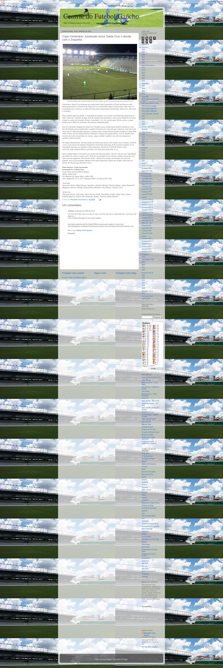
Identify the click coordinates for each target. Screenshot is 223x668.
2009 (143, 124)
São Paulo (145, 569)
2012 (143, 57)
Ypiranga (145, 576)
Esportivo (145, 487)
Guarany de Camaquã (149, 508)
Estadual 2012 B (147, 220)
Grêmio (144, 498)
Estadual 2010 (146, 192)
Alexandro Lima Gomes (149, 634)
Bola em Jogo (146, 424)
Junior (144, 163)
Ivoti (143, 518)
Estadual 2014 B (147, 207)
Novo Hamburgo (147, 529)
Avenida (144, 466)
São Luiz (145, 566)
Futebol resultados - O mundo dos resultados (149, 442)
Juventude (145, 521)
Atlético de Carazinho (149, 464)
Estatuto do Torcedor (149, 429)
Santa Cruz (145, 561)
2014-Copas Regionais (149, 108)
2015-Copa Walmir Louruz (150, 103)
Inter (143, 513)
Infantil (144, 236)
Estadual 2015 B (147, 202)
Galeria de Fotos (147, 296)
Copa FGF (145, 97)
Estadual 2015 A (147, 199)
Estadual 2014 (146, 173)
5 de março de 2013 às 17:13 (85, 211)
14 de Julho (145, 453)
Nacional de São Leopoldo (150, 526)
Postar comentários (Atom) (77, 277)
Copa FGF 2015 (147, 166)
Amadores (145, 254)
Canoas (144, 479)
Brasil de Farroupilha (149, 472)
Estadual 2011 (146, 186)
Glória (144, 495)
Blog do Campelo (147, 435)
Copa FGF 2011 (147, 189)
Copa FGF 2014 (147, 171)
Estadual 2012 (146, 181)
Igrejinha (144, 511)
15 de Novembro (147, 456)
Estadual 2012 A (147, 218)
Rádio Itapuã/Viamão (149, 419)
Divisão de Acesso (148, 65)
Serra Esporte (146, 422)
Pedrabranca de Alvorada (150, 539)
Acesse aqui (146, 298)
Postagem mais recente (73, 273)
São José (145, 563)
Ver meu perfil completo (150, 647)
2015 (143, 49)
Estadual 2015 (146, 168)
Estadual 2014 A (147, 205)
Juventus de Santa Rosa (150, 524)
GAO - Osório (146, 490)
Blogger (124, 659)
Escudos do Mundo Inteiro (150, 432)
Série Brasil (145, 391)
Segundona (145, 83)
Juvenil (144, 197)
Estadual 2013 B (147, 212)
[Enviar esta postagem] (100, 199)
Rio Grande (145, 547)
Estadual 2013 (146, 176)
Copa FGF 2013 (147, 179)
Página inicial (100, 273)
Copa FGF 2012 (147, 184)
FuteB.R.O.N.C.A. (148, 412)
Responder (71, 233)
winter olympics (87, 230)
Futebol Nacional (147, 427)
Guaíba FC (145, 500)
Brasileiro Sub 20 (147, 273)
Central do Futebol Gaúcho (101, 16)
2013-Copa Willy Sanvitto (150, 114)
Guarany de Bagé (147, 505)
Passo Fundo (146, 536)
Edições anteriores (148, 127)
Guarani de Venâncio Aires (150, 503)
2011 (143, 60)
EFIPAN (144, 148)
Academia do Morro (148, 459)
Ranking (144, 129)
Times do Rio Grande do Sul (151, 377)
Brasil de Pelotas (147, 474)
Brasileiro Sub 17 (147, 291)
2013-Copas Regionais (149, 111)
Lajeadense (145, 531)
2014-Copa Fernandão (149, 106)
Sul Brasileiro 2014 (148, 259)
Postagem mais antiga (126, 273)
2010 (143, 62)
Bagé (143, 469)
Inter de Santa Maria (148, 516)
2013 (143, 54)
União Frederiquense (149, 571)
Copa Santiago (147, 132)
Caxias (144, 477)
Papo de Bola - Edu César (150, 401)
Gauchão (145, 47)
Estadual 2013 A (147, 210)
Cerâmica (145, 482)
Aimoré (144, 461)
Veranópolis (145, 574)
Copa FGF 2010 (147, 194)
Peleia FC (145, 398)
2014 (143, 52)
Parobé (144, 534)
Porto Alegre (146, 544)
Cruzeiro (144, 485)
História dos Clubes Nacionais (148, 438)
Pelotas (144, 542)
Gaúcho (144, 492)
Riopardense (146, 558)
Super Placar (146, 380)
